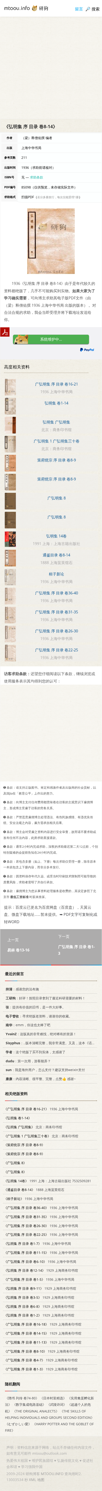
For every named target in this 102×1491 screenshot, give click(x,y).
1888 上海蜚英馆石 (34, 1189)
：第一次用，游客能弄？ (28, 1061)
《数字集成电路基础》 (29, 1404)
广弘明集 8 (56, 498)
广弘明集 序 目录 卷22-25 (56, 650)
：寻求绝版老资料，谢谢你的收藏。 (39, 1016)
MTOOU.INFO (52, 1473)
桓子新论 (56, 574)
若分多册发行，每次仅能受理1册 (58, 197)
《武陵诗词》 (57, 1404)
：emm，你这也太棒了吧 (28, 1025)
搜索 (96, 9)
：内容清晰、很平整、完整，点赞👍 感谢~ (41, 1079)
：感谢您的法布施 (22, 989)
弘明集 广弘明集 (56, 422)
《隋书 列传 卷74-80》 (22, 1398)
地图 (40, 1479)
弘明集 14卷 (56, 536)
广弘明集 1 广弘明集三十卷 (56, 441)
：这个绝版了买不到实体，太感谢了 (35, 1052)
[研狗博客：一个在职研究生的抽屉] (26, 8)
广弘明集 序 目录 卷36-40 (56, 593)
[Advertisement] (51, 68)
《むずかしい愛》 (18, 1424)
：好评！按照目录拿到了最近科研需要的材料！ (45, 998)
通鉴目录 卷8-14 (56, 555)
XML (32, 1479)
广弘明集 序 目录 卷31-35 (56, 612)
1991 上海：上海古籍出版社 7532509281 (47, 1181)
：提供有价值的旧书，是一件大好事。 (35, 1007)
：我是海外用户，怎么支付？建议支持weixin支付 (45, 1070)
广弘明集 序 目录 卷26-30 (56, 631)
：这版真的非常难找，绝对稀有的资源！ (41, 1034)
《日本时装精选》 (53, 1398)
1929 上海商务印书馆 (41, 1270)
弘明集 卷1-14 (56, 403)
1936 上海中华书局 (41, 1109)
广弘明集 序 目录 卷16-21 (56, 384)
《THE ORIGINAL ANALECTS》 (36, 1411)
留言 (79, 9)
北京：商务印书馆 (33, 1127)
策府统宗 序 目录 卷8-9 (56, 460)
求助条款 (36, 177)
